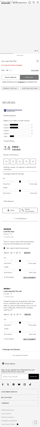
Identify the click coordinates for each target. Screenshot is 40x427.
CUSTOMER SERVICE (9, 392)
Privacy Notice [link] (6, 413)
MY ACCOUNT (6, 397)
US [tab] (7, 70)
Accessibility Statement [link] (9, 420)
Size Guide (35, 70)
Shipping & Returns (30, 88)
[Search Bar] (33, 2)
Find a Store (9, 363)
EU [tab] (11, 70)
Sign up (33, 376)
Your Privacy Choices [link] (8, 424)
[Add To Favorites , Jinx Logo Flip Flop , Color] (37, 61)
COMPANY (5, 403)
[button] (35, 422)
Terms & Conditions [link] (7, 417)
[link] (2, 384)
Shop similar (10, 77)
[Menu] (37, 2)
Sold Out (29, 77)
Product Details (10, 88)
